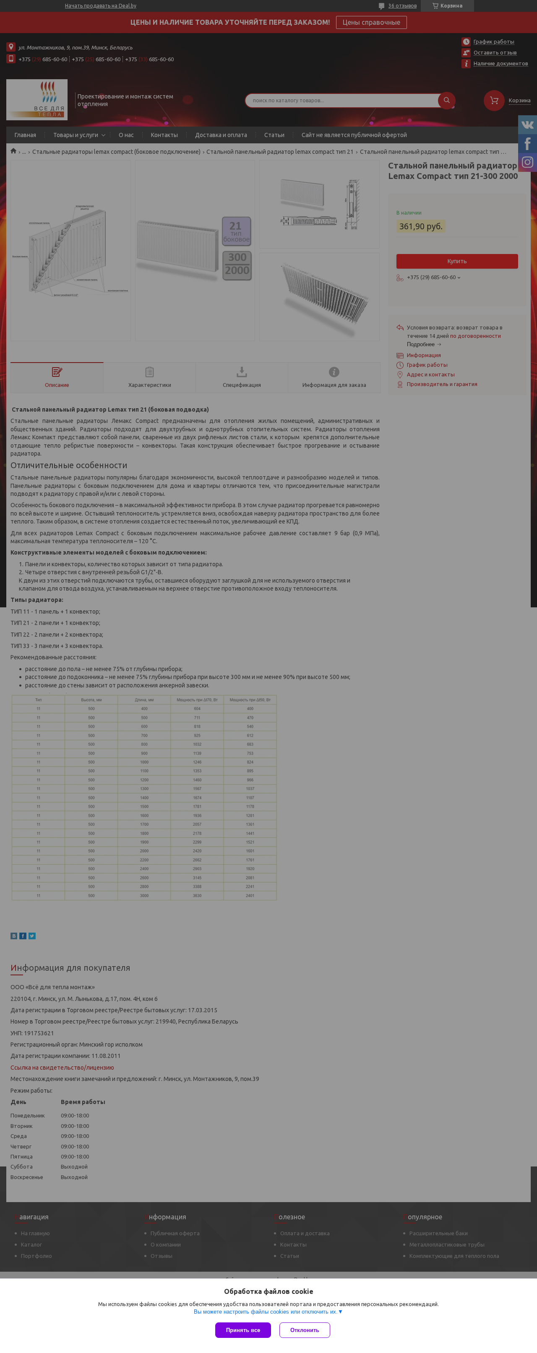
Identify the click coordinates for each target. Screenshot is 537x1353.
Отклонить (304, 1330)
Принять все (243, 1330)
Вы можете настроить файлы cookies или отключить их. (266, 1312)
